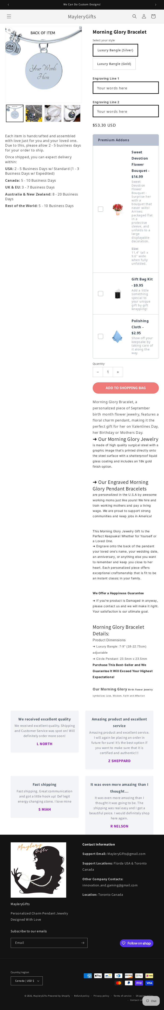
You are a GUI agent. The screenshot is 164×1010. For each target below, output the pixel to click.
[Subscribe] (82, 943)
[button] (9, 16)
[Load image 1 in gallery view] (14, 113)
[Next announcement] (155, 4)
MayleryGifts (40, 995)
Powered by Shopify (59, 995)
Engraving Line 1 (106, 78)
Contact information (141, 1000)
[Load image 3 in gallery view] (53, 113)
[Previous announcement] (8, 4)
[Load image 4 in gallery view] (72, 113)
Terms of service (123, 995)
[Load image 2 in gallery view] (33, 113)
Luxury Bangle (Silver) (115, 50)
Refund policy (81, 995)
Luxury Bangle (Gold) (114, 64)
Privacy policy (101, 995)
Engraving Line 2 (106, 102)
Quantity (99, 364)
